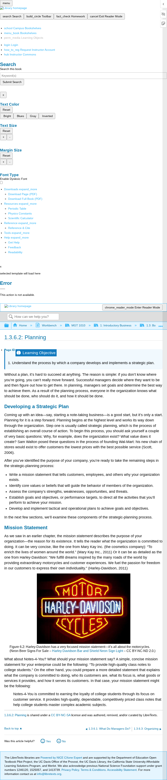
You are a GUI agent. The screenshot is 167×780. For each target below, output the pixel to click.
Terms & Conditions (93, 769)
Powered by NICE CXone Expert (62, 757)
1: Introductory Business (115, 325)
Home (23, 325)
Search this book (11, 69)
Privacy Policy (70, 769)
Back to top (11, 728)
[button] (14, 247)
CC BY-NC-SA (61, 715)
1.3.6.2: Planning (15, 715)
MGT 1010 (78, 325)
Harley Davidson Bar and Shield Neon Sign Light (87, 651)
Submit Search (12, 82)
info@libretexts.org (48, 774)
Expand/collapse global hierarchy (9, 325)
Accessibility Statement (122, 769)
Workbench (49, 325)
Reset (6, 109)
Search (10, 317)
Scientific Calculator (20, 218)
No (64, 741)
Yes (48, 741)
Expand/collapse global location (160, 324)
